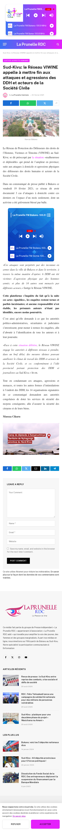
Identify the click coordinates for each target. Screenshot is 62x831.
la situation (38, 157)
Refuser (16, 824)
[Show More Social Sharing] (56, 103)
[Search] (57, 44)
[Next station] (28, 15)
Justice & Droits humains (16, 60)
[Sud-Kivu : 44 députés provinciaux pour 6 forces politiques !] (11, 761)
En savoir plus (19, 816)
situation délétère (28, 345)
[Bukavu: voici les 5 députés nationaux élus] (11, 746)
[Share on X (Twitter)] (45, 103)
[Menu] (5, 44)
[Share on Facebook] (11, 103)
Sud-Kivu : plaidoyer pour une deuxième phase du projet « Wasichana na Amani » (36, 717)
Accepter (45, 824)
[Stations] (48, 215)
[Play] (35, 15)
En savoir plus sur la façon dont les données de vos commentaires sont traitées (31, 575)
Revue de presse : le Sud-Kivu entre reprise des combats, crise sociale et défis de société (39, 679)
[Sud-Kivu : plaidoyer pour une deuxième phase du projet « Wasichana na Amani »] (11, 718)
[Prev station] (43, 15)
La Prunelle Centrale (20, 95)
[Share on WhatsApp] (28, 103)
